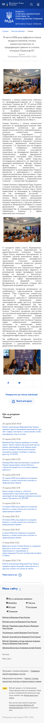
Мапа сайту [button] (10, 588)
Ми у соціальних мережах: (20, 599)
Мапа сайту (6, 659)
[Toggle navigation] (3, 4)
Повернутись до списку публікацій (22, 395)
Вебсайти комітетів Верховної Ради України (19, 622)
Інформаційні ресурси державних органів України (21, 648)
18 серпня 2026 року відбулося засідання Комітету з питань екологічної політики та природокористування (19, 480)
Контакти (5, 655)
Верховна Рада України (28, 24)
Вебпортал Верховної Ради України (16, 618)
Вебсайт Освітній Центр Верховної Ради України (21, 637)
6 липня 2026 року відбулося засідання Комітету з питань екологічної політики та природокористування (19, 535)
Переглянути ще (9, 575)
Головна (5, 31)
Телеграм (12, 611)
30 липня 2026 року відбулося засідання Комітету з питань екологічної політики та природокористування (19, 522)
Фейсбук (12, 603)
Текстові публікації (18, 31)
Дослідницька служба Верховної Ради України (20, 633)
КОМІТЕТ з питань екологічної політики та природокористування (29, 15)
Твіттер (31, 603)
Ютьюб (11, 607)
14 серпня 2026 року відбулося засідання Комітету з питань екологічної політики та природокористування (19, 509)
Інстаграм (32, 607)
